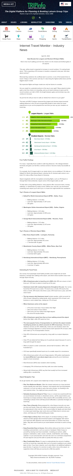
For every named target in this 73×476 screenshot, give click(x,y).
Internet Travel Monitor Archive (55, 462)
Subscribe (50, 22)
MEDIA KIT (9, 4)
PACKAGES (19, 470)
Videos (69, 22)
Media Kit (54, 470)
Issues (13, 22)
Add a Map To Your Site (37, 470)
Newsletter (36, 22)
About (4, 22)
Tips (60, 22)
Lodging (23, 22)
